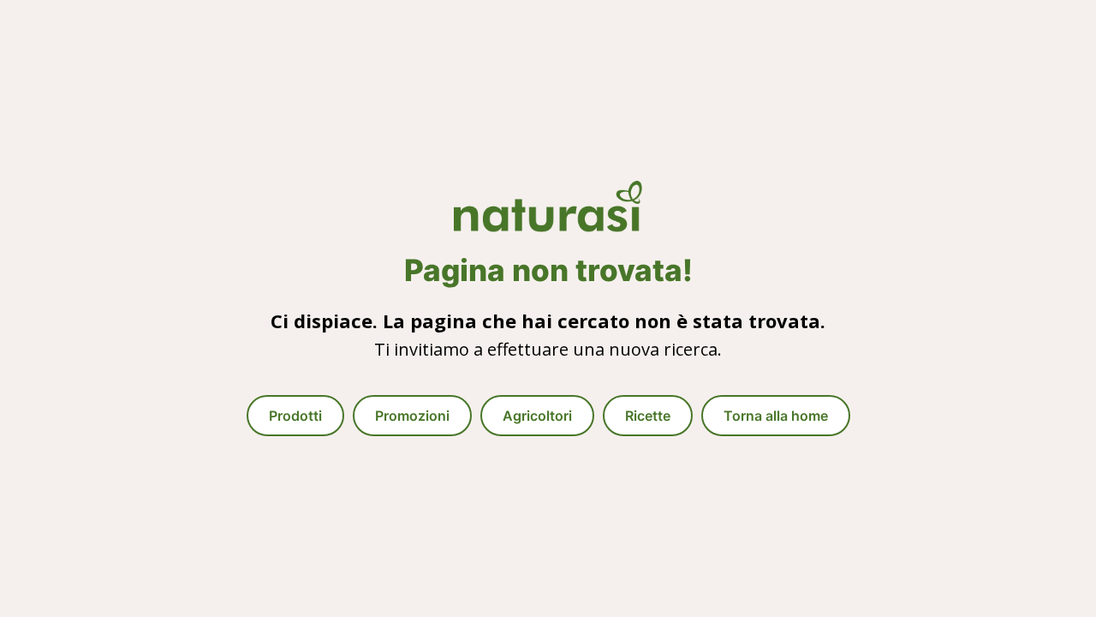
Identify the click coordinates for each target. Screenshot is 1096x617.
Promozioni (412, 415)
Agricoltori (537, 415)
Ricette (647, 415)
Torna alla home (776, 415)
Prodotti (295, 415)
